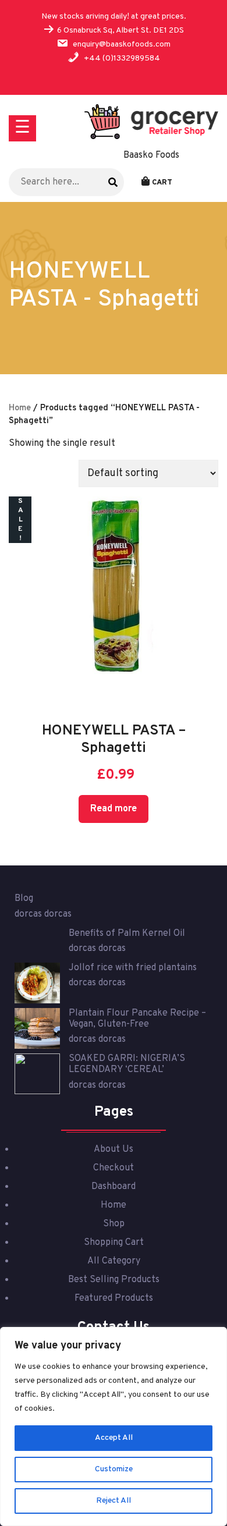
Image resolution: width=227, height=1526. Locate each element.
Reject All (113, 1501)
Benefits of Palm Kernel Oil (127, 933)
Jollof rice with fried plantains (133, 968)
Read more (113, 809)
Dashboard (113, 1187)
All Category (113, 1261)
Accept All (114, 1438)
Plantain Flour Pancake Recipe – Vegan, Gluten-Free (137, 1018)
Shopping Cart (114, 1242)
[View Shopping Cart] (145, 182)
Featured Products (114, 1298)
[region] (113, 1426)
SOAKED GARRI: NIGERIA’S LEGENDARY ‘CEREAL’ (127, 1064)
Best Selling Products (113, 1280)
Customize (114, 1469)
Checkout (113, 1168)
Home (20, 408)
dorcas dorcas (43, 914)
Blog (24, 898)
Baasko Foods (151, 155)
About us (113, 1149)
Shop (114, 1224)
